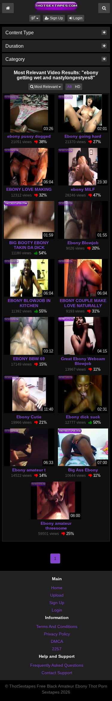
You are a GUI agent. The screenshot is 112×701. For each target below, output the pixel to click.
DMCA (57, 641)
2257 (57, 648)
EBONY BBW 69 (29, 358)
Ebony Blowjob (83, 242)
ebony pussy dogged (29, 136)
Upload (57, 595)
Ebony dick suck (83, 416)
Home (56, 587)
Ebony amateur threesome (56, 525)
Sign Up (56, 18)
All (69, 87)
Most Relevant (48, 86)
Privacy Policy (57, 634)
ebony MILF (83, 189)
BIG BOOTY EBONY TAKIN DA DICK (29, 245)
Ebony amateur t (29, 470)
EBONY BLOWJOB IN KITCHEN (29, 303)
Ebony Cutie (29, 416)
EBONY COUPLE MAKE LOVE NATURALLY (83, 303)
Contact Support (57, 672)
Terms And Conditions (56, 626)
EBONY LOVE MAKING (29, 189)
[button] (34, 18)
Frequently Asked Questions (56, 665)
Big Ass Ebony (83, 470)
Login (77, 18)
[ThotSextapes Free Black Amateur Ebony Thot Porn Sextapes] (55, 7)
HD (77, 87)
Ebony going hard (83, 136)
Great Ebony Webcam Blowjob (83, 361)
